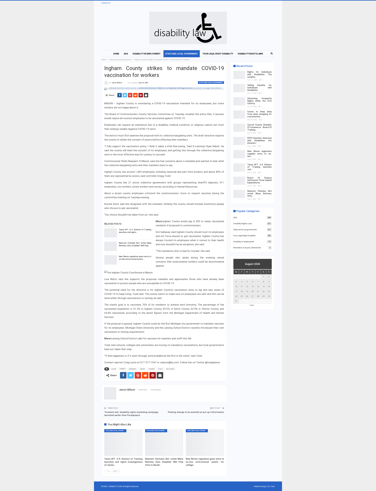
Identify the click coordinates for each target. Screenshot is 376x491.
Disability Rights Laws (250, 54)
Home (116, 54)
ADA (126, 54)
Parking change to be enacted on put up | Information (196, 412)
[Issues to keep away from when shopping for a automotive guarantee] (239, 114)
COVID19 (122, 369)
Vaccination (170, 369)
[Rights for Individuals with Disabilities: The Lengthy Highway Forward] (239, 75)
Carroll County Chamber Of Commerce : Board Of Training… (259, 127)
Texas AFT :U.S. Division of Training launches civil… (259, 167)
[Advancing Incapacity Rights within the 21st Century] (239, 101)
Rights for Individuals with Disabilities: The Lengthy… (259, 74)
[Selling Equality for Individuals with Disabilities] (239, 88)
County (113, 369)
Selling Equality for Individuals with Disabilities (259, 87)
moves (160, 369)
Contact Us (105, 3)
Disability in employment (147, 54)
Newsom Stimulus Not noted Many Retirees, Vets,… (259, 193)
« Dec (251, 305)
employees (132, 369)
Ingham (142, 369)
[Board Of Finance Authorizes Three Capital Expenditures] (239, 181)
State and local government (181, 54)
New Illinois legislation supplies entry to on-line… (259, 153)
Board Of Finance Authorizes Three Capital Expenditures (259, 180)
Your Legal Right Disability (218, 54)
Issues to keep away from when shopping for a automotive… (259, 114)
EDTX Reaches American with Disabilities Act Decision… (259, 140)
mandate (151, 369)
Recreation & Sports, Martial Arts (247, 248)
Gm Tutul (271, 486)
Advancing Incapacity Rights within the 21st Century (259, 101)
